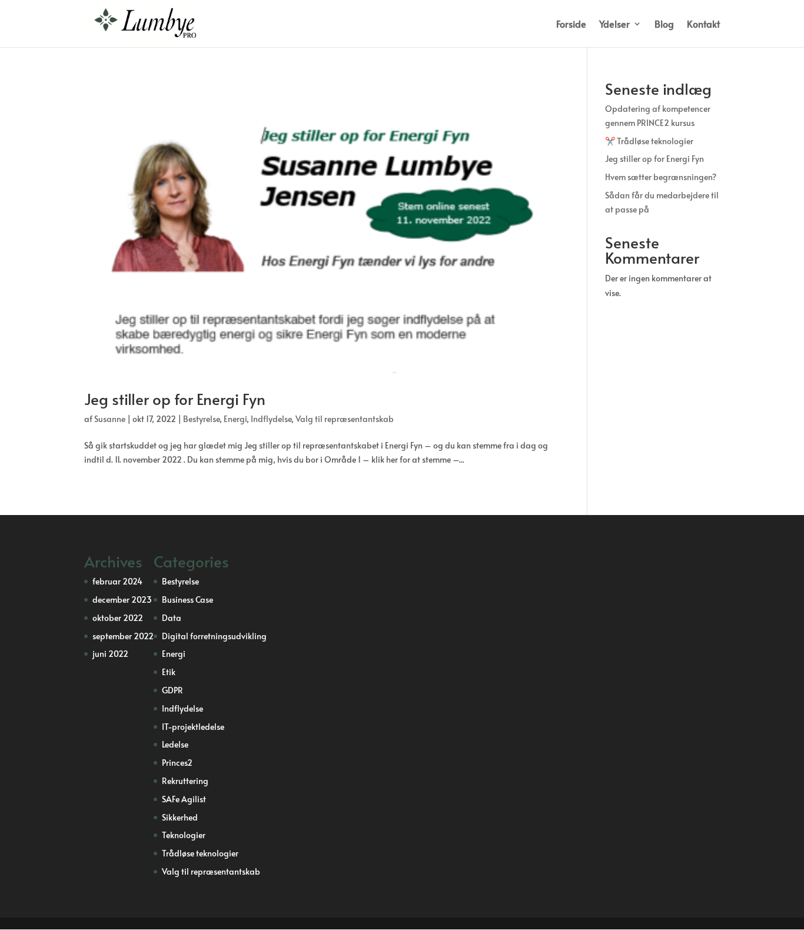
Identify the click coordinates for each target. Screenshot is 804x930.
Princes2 (177, 762)
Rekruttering (185, 780)
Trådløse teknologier (200, 853)
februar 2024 (117, 581)
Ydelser (614, 24)
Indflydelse (271, 418)
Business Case (187, 599)
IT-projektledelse (193, 726)
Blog (664, 24)
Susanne (109, 418)
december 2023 (122, 599)
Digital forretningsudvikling (214, 636)
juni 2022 (110, 653)
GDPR (172, 690)
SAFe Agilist (184, 799)
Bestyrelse (201, 418)
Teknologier (183, 835)
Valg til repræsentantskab (344, 418)
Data (171, 617)
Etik (168, 671)
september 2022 (123, 636)
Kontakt (703, 24)
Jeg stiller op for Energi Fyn (174, 398)
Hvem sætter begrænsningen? (660, 176)
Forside (571, 24)
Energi (235, 418)
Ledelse (175, 744)
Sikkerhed (180, 817)
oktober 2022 (117, 617)
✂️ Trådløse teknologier (649, 141)
